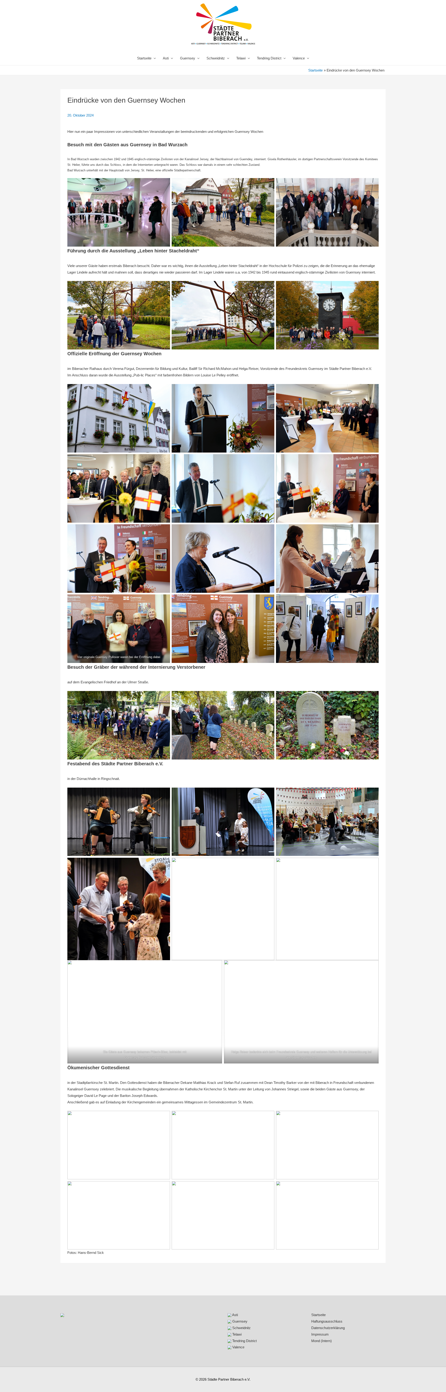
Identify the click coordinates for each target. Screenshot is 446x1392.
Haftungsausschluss (326, 1321)
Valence (299, 58)
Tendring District (269, 58)
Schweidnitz (216, 58)
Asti (166, 58)
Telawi (241, 58)
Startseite (144, 58)
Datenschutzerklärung (328, 1328)
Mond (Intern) (321, 1341)
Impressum (320, 1334)
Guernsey (187, 58)
